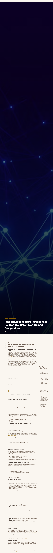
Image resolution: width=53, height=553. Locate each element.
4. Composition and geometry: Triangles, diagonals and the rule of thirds (44, 382)
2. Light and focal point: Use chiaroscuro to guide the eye (44, 377)
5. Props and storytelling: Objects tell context (44, 384)
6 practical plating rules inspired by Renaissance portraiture (44, 390)
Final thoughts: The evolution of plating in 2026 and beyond (44, 404)
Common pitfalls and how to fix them (43, 400)
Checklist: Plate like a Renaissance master (44, 402)
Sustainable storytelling (44, 397)
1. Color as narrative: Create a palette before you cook (44, 375)
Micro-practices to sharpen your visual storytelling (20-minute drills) (44, 391)
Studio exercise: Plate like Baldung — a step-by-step (44, 385)
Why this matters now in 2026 (44, 372)
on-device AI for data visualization (31, 532)
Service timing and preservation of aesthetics (44, 399)
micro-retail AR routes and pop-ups (27, 538)
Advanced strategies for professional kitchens (43, 393)
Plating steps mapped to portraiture (44, 388)
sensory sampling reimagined (12, 435)
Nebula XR (14, 538)
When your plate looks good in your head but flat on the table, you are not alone (44, 368)
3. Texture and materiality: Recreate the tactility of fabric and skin (44, 379)
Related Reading (43, 406)
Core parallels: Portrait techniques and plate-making (44, 374)
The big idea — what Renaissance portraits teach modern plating (44, 370)
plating (11, 356)
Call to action (42, 405)
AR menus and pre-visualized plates (44, 396)
